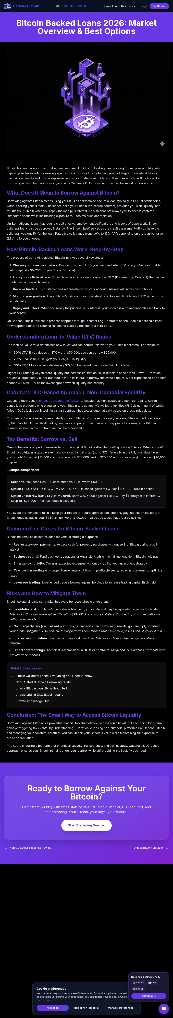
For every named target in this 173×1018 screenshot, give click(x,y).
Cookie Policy (45, 1000)
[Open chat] (164, 1009)
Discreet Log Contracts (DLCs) (58, 400)
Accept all (53, 1007)
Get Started (159, 6)
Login (144, 6)
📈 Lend (152, 982)
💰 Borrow (138, 982)
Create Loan (110, 6)
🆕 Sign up (138, 988)
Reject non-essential (86, 1007)
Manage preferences (120, 1007)
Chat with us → (148, 996)
